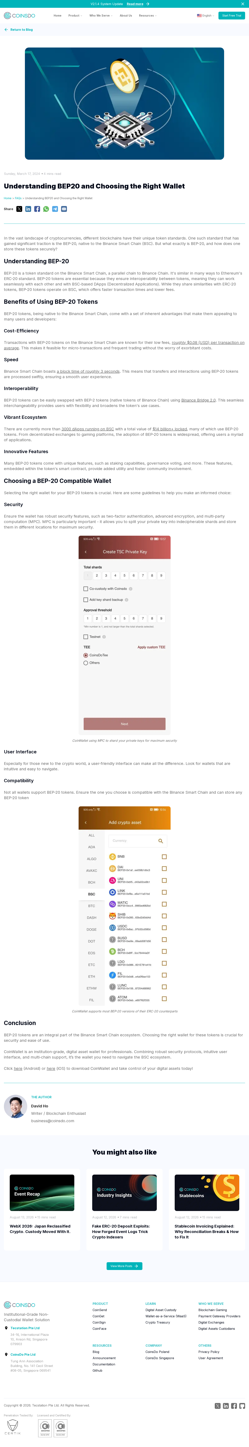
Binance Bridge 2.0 (198, 400)
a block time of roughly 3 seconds (88, 371)
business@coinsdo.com (52, 1120)
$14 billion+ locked (170, 429)
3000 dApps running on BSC (87, 429)
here (18, 1068)
